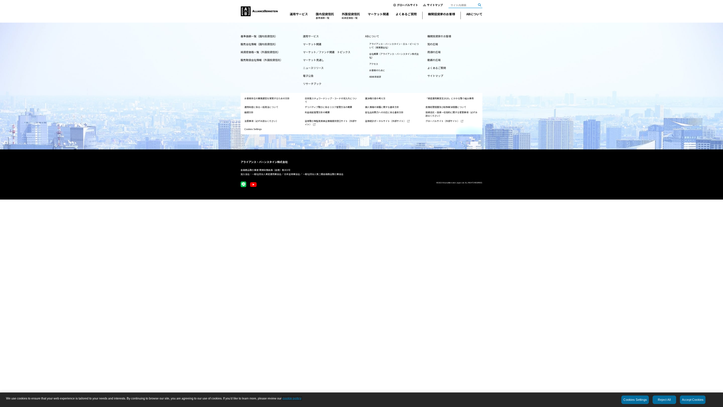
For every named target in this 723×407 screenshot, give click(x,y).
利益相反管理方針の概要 (317, 112)
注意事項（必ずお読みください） (261, 120)
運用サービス (299, 14)
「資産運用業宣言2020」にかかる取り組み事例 (450, 98)
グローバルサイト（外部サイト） (442, 120)
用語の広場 (434, 52)
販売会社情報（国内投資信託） (259, 44)
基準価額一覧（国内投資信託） (259, 36)
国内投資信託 (325, 15)
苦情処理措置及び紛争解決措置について (446, 107)
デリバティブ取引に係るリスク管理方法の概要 (328, 107)
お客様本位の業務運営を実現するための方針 (267, 98)
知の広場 (432, 44)
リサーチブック (312, 84)
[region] (361, 399)
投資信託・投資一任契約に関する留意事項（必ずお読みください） (451, 114)
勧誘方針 (248, 112)
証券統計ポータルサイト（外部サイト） (385, 120)
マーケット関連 (378, 14)
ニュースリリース (313, 68)
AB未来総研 (375, 76)
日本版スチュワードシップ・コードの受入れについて (331, 100)
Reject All (664, 399)
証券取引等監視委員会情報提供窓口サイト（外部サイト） (331, 122)
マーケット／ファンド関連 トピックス (326, 52)
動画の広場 (434, 60)
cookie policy (291, 398)
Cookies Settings (253, 129)
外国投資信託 (351, 15)
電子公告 (308, 76)
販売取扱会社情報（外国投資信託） (262, 60)
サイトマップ (435, 5)
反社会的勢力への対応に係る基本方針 (384, 112)
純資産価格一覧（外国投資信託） (260, 52)
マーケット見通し (313, 60)
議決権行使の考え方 (375, 98)
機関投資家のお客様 (441, 14)
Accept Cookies (692, 399)
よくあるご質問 (406, 14)
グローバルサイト (407, 5)
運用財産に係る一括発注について (261, 107)
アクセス (373, 63)
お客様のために (377, 70)
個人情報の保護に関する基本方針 (382, 107)
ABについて (474, 14)
